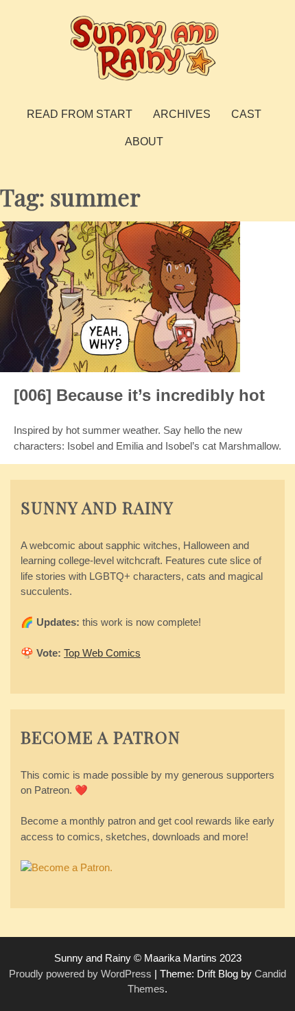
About (144, 141)
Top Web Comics (102, 653)
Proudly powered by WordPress (80, 973)
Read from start (79, 114)
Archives (182, 114)
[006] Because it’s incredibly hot (139, 395)
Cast (246, 114)
